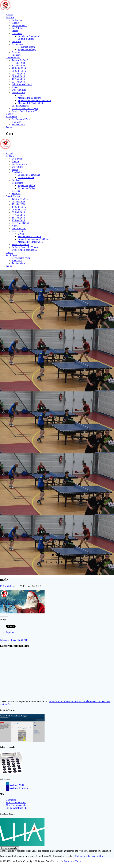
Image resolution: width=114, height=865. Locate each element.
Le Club (10, 17)
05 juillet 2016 (18, 63)
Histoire (15, 22)
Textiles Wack (18, 124)
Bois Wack (17, 122)
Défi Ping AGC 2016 (22, 84)
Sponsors (16, 55)
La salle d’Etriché (26, 39)
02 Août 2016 (18, 73)
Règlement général (26, 47)
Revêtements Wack (21, 119)
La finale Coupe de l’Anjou (25, 108)
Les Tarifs (16, 41)
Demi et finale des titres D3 (24, 111)
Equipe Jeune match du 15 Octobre (34, 100)
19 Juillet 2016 (19, 68)
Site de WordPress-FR (16, 808)
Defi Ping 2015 (19, 89)
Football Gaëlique (20, 106)
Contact (9, 114)
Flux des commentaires (16, 805)
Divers (21, 95)
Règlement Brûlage (27, 49)
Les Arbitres (17, 28)
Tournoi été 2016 (20, 60)
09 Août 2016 (18, 76)
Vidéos (15, 87)
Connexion (11, 800)
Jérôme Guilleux (7, 586)
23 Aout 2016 (18, 81)
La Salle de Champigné (29, 36)
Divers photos (18, 92)
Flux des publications (16, 802)
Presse (15, 30)
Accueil (9, 14)
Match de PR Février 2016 (30, 103)
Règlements (17, 44)
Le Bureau (17, 20)
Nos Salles (17, 33)
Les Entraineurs (19, 25)
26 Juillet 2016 (19, 71)
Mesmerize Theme (73, 861)
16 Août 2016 (18, 79)
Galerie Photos (13, 57)
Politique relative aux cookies (89, 856)
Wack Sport (11, 116)
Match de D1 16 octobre (29, 98)
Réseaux (16, 52)
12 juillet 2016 (18, 65)
